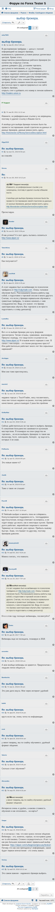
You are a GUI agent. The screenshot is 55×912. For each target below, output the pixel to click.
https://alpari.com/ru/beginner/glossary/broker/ (30, 845)
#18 (3, 661)
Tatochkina (6, 248)
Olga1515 (5, 142)
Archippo (5, 358)
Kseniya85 (13, 569)
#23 (3, 790)
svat (3, 729)
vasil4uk (12, 273)
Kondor (11, 221)
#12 (3, 458)
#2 (3, 112)
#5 (3, 231)
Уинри (4, 820)
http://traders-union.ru (11, 93)
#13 (3, 484)
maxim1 (5, 384)
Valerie (4, 755)
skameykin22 (14, 543)
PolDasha (5, 449)
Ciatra (11, 625)
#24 (3, 830)
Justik (4, 475)
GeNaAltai (5, 412)
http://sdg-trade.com (23, 290)
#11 (3, 422)
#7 (3, 283)
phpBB (49, 904)
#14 (3, 510)
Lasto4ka (5, 319)
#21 (3, 738)
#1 (3, 45)
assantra (5, 651)
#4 (3, 178)
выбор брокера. (27, 18)
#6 (3, 257)
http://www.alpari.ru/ (10, 238)
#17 (3, 635)
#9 (3, 368)
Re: (3, 174)
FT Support (6, 103)
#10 (3, 393)
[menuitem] (8, 9)
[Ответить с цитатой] (46, 35)
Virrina (4, 860)
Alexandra (5, 781)
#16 (3, 578)
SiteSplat (35, 909)
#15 (3, 552)
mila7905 (5, 35)
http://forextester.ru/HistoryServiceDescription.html (24, 133)
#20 (3, 713)
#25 (3, 869)
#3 (3, 152)
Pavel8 (4, 501)
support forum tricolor (23, 904)
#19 (3, 687)
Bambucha (6, 677)
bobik (4, 703)
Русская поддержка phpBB (27, 907)
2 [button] (33, 27)
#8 (3, 328)
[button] (36, 28)
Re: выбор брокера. (13, 148)
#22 (3, 764)
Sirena (4, 168)
